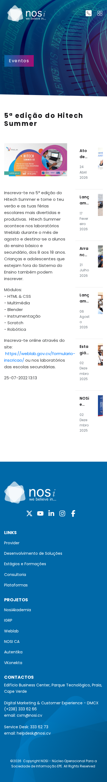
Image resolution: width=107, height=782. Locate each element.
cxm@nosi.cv (29, 715)
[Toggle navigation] (100, 13)
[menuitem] (53, 543)
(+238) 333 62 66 (20, 709)
